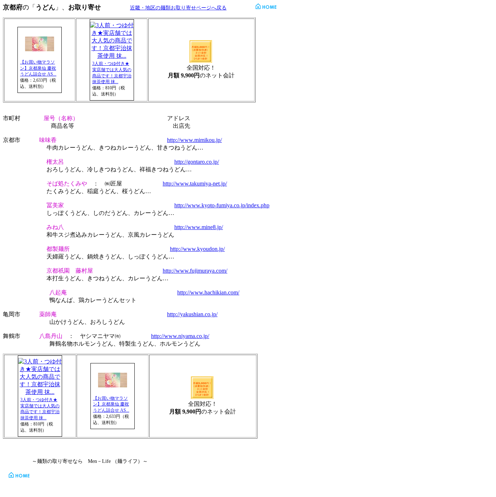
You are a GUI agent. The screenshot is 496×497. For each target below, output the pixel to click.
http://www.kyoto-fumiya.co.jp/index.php (221, 205)
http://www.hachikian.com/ (208, 292)
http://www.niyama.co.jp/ (180, 336)
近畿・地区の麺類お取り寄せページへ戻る (178, 8)
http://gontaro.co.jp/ (196, 162)
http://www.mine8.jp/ (198, 227)
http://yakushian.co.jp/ (192, 314)
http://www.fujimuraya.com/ (195, 271)
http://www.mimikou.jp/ (194, 140)
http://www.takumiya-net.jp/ (195, 183)
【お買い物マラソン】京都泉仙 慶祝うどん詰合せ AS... (38, 68)
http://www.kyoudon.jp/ (197, 249)
